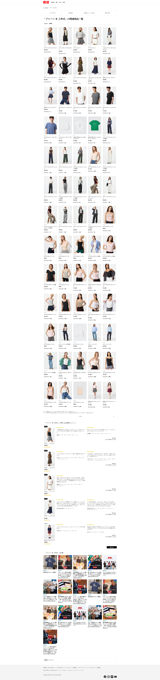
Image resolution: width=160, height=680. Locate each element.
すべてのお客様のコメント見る (110, 439)
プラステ (70, 670)
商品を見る (114, 438)
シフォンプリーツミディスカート (49, 467)
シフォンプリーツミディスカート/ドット (49, 516)
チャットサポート (68, 667)
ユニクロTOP (45, 7)
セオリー (65, 670)
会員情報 (44, 667)
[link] (65, 53)
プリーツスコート (47, 492)
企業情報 (98, 667)
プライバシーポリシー (82, 667)
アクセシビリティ (92, 667)
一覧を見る (111, 547)
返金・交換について (52, 667)
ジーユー (59, 670)
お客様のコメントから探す (89, 12)
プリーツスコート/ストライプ (48, 443)
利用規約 (74, 667)
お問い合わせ (60, 667)
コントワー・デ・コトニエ (79, 670)
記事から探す (107, 12)
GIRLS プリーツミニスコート (48, 540)
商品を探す (71, 12)
